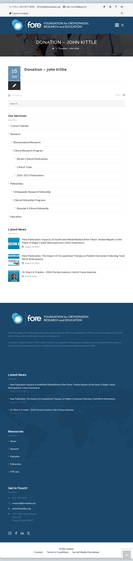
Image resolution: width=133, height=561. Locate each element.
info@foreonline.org (50, 6)
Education (15, 216)
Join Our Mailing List (76, 6)
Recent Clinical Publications (32, 158)
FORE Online (66, 548)
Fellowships (16, 183)
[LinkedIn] (122, 6)
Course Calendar (19, 125)
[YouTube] (110, 6)
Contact (38, 552)
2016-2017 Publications (30, 175)
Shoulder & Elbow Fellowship (33, 208)
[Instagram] (10, 533)
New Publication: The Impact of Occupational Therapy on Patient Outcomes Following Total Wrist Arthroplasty (73, 257)
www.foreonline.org (21, 508)
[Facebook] (116, 6)
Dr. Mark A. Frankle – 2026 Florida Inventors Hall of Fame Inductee (59, 272)
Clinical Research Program (28, 150)
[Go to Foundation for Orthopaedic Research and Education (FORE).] (53, 48)
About (13, 441)
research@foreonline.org (24, 503)
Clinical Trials (24, 166)
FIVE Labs (14, 471)
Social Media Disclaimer (85, 552)
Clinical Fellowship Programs (29, 200)
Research (15, 133)
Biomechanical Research (27, 142)
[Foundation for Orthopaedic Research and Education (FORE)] (51, 25)
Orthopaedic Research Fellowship (32, 191)
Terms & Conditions (58, 552)
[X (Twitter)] (28, 533)
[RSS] (122, 13)
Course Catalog (20, 13)
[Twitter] (104, 6)
